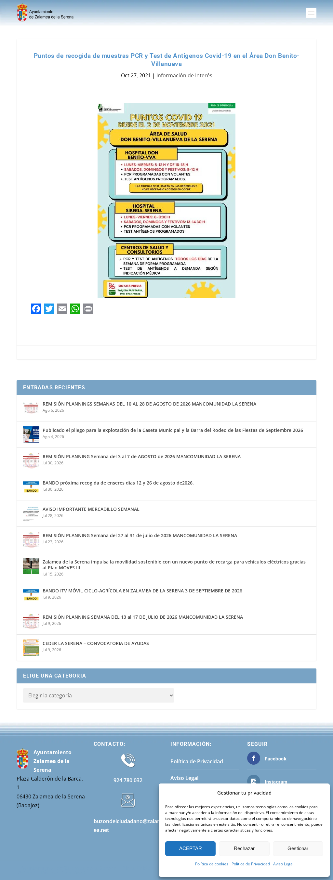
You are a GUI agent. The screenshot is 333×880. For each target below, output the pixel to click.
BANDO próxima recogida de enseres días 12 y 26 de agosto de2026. (118, 483)
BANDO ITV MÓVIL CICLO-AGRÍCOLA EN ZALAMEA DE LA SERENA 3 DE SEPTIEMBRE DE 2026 (142, 591)
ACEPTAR (190, 848)
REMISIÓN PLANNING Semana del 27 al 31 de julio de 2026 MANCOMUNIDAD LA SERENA (140, 535)
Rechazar (244, 848)
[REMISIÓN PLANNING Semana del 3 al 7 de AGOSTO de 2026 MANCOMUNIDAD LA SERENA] (31, 461)
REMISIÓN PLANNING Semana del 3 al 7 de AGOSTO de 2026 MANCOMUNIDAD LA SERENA (142, 456)
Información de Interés (184, 75)
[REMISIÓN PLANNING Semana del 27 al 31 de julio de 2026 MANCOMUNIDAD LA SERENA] (31, 540)
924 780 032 (127, 780)
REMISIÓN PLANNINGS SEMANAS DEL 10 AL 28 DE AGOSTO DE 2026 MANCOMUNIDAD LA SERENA (149, 404)
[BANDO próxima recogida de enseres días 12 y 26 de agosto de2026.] (31, 487)
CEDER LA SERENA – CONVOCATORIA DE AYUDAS (96, 643)
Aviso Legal (283, 864)
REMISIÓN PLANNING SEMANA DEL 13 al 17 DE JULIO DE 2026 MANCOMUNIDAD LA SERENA (143, 617)
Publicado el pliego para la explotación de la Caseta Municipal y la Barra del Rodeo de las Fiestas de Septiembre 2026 (173, 430)
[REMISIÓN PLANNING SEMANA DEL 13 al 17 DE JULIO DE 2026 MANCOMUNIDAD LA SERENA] (31, 621)
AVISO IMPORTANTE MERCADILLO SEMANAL (91, 509)
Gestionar (297, 848)
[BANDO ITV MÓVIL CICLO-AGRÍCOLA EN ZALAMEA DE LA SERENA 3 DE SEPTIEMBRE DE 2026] (31, 595)
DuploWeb (74, 872)
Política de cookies (211, 864)
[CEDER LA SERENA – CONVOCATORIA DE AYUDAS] (31, 648)
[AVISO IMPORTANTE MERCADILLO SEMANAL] (31, 513)
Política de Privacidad (251, 864)
